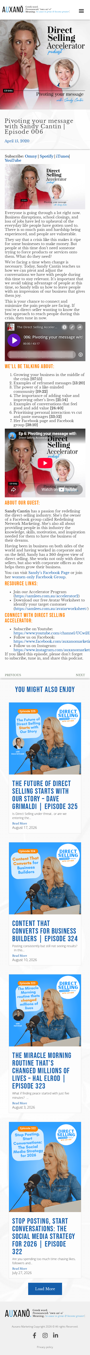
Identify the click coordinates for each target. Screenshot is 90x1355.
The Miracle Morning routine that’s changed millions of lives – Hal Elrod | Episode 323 (42, 1071)
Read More (19, 823)
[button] (81, 11)
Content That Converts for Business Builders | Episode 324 (45, 931)
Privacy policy (45, 1347)
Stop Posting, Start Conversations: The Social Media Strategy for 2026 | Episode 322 (43, 1237)
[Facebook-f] (34, 1335)
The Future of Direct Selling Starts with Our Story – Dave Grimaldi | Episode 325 (45, 795)
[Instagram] (45, 1335)
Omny (31, 156)
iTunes (62, 156)
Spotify (46, 156)
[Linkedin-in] (55, 1335)
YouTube (13, 160)
